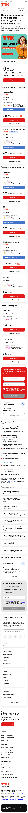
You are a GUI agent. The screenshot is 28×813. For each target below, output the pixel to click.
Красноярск (6, 686)
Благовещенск (7, 654)
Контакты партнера (6, 750)
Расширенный (8, 339)
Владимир (6, 657)
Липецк (5, 689)
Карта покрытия (5, 767)
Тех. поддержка (14, 415)
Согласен (23, 808)
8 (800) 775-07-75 (22, 10)
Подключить (14, 80)
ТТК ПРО (6, 207)
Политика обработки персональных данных (12, 794)
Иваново (5, 666)
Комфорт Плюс (8, 92)
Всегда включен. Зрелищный (14, 130)
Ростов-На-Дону (7, 1)
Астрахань (6, 646)
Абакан (5, 643)
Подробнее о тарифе (14, 123)
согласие (11, 388)
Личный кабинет (5, 757)
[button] (14, 29)
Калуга (5, 677)
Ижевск (5, 669)
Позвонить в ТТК (5, 755)
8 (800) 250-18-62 (5, 10)
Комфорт (6, 172)
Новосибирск (7, 697)
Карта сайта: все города (7, 774)
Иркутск (5, 671)
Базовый (6, 311)
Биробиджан (7, 651)
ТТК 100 (6, 277)
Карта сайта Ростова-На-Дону (9, 777)
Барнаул (5, 649)
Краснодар (6, 683)
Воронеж (5, 660)
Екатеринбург (7, 663)
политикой (22, 389)
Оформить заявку (8, 724)
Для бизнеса (4, 764)
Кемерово (6, 680)
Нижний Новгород (8, 694)
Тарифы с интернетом (7, 735)
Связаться (14, 576)
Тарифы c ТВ (4, 740)
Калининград (7, 674)
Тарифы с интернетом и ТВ (8, 737)
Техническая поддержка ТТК (9, 747)
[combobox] (14, 379)
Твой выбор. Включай (11, 242)
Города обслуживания (7, 752)
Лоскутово (6, 691)
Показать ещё (14, 702)
